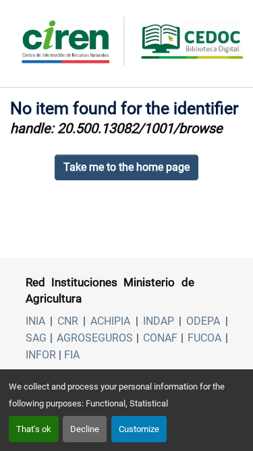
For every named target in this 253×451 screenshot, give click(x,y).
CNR (67, 321)
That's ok (33, 429)
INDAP (158, 321)
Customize (139, 429)
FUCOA (204, 337)
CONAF (160, 337)
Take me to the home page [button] (126, 167)
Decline (84, 429)
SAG (36, 337)
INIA (35, 321)
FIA (72, 354)
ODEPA (203, 321)
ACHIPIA (110, 321)
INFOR (41, 354)
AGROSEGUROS (95, 337)
